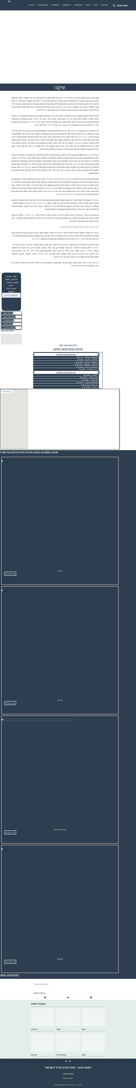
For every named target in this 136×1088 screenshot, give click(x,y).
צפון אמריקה (55, 5)
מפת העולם (122, 5)
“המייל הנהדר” (29, 215)
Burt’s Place (80, 239)
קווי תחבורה (37, 119)
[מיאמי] (93, 1017)
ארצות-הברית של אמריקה (42, 984)
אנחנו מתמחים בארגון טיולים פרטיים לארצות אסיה (29, 452)
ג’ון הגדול (78, 143)
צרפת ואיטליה (78, 5)
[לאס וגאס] (42, 1042)
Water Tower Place (91, 227)
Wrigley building (81, 194)
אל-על (18, 116)
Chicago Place (77, 227)
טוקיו (60, 571)
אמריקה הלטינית (43, 5)
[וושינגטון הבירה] (68, 1042)
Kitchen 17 (36, 239)
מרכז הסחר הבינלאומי (38, 203)
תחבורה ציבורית (35, 122)
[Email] (70, 1061)
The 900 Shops (65, 227)
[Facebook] (45, 997)
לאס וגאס (34, 1055)
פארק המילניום (26, 167)
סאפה (60, 959)
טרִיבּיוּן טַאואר (61, 194)
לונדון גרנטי (70, 194)
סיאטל (58, 1029)
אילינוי (66, 98)
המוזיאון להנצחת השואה (90, 262)
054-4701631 (9, 975)
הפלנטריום (68, 179)
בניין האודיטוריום (49, 191)
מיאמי (83, 1029)
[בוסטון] (93, 1042)
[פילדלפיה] (42, 1017)
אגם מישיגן (63, 107)
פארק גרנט (77, 164)
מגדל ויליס (82, 137)
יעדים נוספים (66, 5)
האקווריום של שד (93, 155)
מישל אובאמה (43, 254)
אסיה (95, 5)
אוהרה (53, 116)
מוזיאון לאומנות (51, 188)
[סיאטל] (68, 1017)
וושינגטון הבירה (61, 1055)
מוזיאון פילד (50, 179)
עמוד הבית (104, 5)
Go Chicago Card (64, 125)
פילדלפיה (34, 1029)
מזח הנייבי (95, 200)
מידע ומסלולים (10, 574)
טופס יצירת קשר (68, 1074)
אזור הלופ (74, 131)
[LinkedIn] (91, 997)
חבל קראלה (60, 829)
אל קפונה (83, 251)
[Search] (114, 5)
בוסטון (84, 1055)
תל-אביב (31, 5)
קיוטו (60, 700)
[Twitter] (68, 997)
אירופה (88, 5)
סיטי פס (50, 125)
